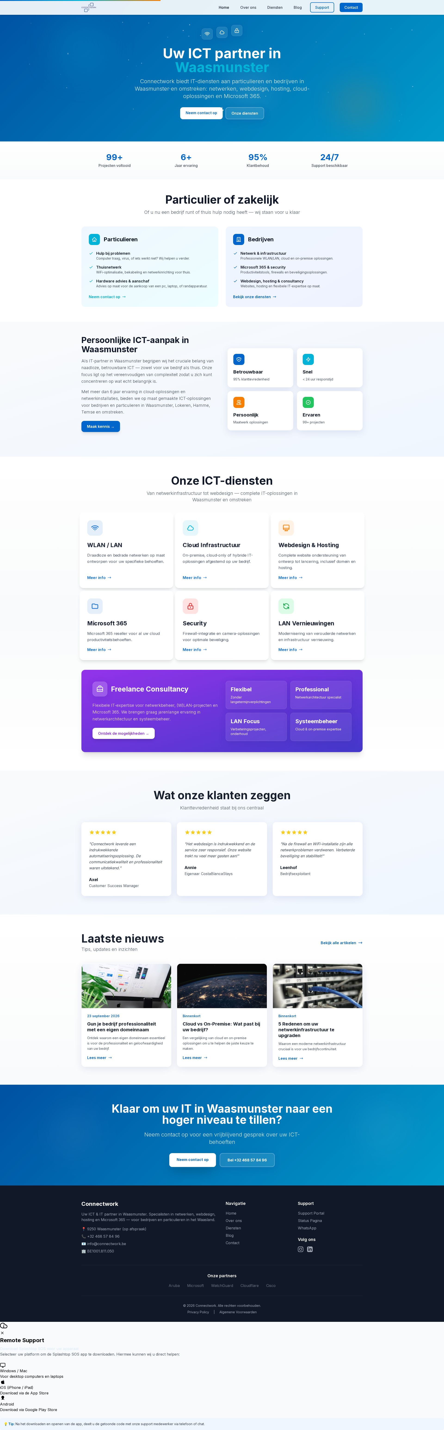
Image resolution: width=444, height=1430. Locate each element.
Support (322, 7)
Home (224, 7)
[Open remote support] (3, 1325)
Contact (351, 7)
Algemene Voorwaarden (238, 1312)
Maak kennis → (100, 426)
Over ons (248, 7)
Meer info (96, 577)
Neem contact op (201, 112)
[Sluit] (2, 1333)
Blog (298, 7)
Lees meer (96, 1057)
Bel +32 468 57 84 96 (247, 1160)
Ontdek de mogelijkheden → (123, 733)
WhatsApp (307, 1228)
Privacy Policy (198, 1312)
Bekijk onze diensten (252, 296)
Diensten (275, 7)
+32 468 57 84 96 (103, 1236)
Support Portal (311, 1213)
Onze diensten (244, 113)
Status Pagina (310, 1220)
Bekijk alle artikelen (338, 942)
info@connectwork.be (106, 1243)
